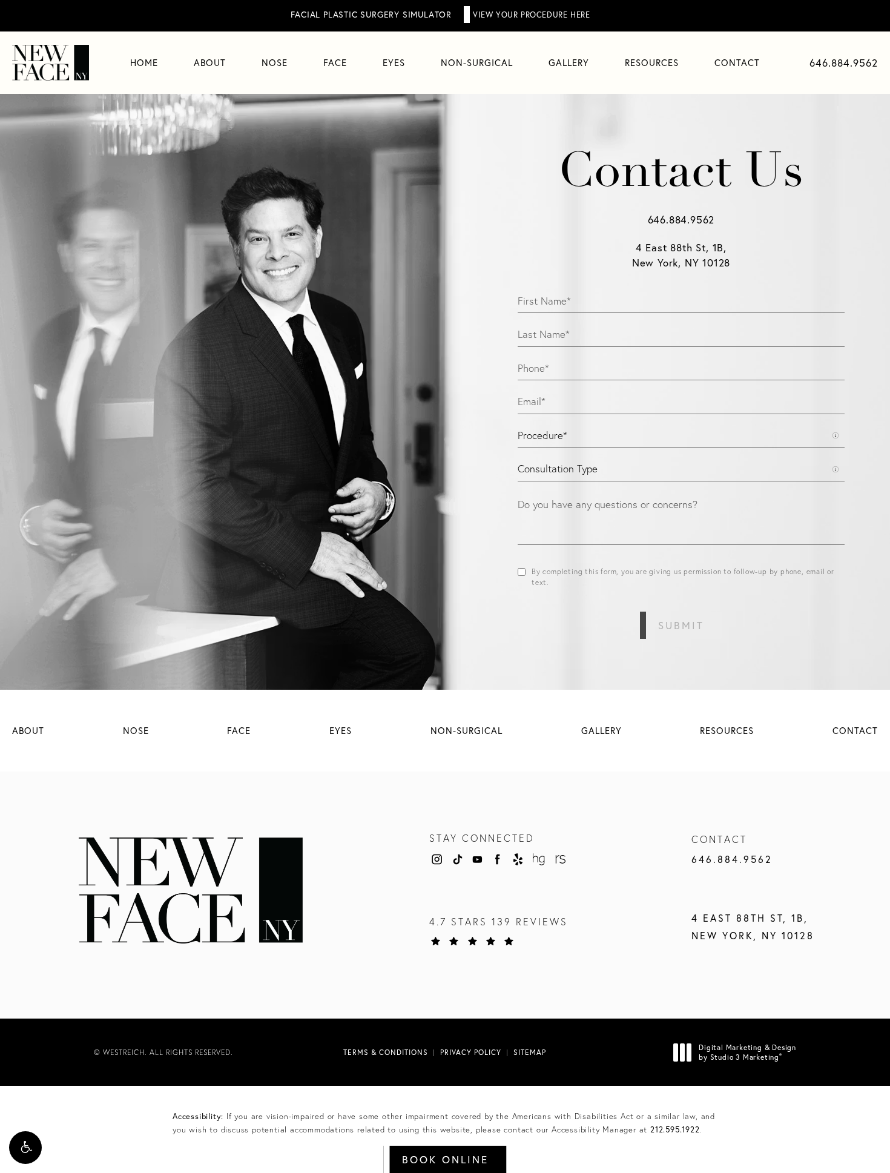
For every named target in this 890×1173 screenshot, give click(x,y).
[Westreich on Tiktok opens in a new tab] (457, 859)
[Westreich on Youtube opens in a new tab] (477, 859)
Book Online (445, 1159)
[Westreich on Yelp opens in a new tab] (518, 859)
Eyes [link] (394, 62)
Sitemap (529, 1052)
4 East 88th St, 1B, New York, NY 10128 (752, 926)
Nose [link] (275, 62)
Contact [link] (737, 62)
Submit (681, 625)
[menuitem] (144, 63)
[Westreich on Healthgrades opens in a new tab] (539, 859)
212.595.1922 (675, 1130)
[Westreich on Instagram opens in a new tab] (436, 859)
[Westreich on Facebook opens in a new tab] (498, 859)
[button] (25, 1147)
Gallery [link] (569, 62)
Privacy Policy (470, 1052)
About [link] (210, 62)
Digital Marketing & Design (747, 1052)
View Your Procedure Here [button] (531, 15)
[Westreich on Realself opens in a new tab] (559, 859)
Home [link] (144, 62)
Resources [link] (652, 62)
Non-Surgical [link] (477, 62)
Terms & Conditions (385, 1052)
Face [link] (335, 62)
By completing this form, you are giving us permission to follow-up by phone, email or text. (683, 577)
